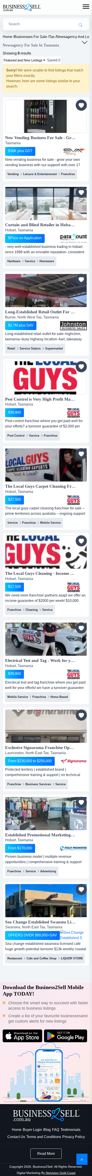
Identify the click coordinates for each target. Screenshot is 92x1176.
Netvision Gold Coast (60, 1173)
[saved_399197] (81, 279)
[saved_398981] (81, 453)
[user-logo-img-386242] (73, 238)
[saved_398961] (81, 628)
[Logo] (22, 7)
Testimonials (70, 1130)
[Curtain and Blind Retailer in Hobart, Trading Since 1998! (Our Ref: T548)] (46, 204)
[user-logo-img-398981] (73, 500)
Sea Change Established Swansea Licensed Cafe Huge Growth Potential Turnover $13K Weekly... (46, 922)
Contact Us (16, 1137)
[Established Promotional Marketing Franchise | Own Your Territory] (46, 814)
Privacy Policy (73, 1137)
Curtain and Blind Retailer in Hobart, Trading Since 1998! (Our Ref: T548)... (46, 224)
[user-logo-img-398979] (73, 587)
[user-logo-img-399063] (73, 151)
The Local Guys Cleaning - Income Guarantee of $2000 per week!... (46, 573)
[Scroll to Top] (82, 1159)
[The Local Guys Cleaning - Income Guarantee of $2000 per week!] (46, 553)
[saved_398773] (81, 802)
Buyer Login (32, 1130)
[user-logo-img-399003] (73, 412)
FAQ (55, 1130)
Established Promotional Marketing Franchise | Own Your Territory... (46, 835)
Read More (46, 1153)
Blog (47, 1130)
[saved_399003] (81, 366)
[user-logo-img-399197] (73, 325)
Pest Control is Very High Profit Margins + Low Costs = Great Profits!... (46, 399)
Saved (53, 60)
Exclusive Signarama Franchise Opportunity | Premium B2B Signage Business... (46, 747)
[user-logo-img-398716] (73, 935)
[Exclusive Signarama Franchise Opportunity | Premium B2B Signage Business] (46, 727)
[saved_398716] (81, 889)
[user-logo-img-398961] (73, 674)
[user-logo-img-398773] (73, 848)
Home (16, 1130)
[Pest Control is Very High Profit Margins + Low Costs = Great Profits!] (46, 379)
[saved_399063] (81, 105)
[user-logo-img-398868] (73, 761)
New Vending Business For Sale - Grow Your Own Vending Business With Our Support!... (46, 137)
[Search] (80, 25)
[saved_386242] (81, 192)
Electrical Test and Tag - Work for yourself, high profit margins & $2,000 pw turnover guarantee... (46, 660)
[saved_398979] (81, 540)
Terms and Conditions (43, 1137)
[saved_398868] (81, 715)
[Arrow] (84, 42)
